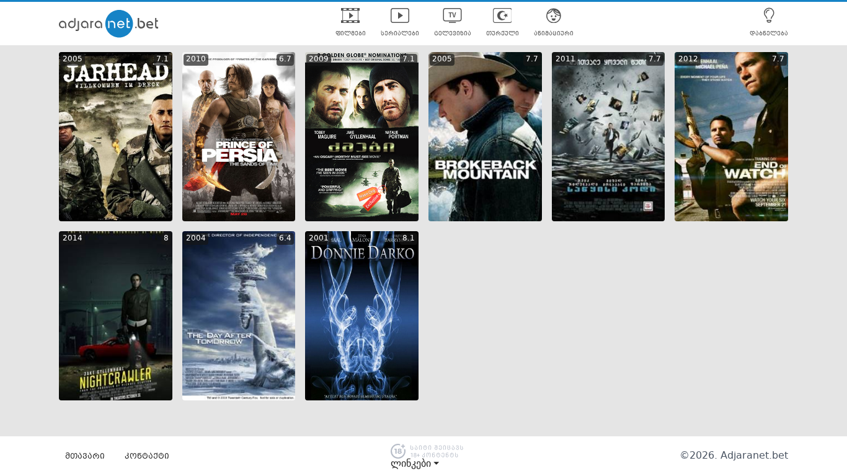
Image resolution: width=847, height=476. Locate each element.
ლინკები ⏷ (415, 464)
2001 (319, 238)
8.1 (408, 238)
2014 (72, 238)
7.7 (532, 59)
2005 (72, 59)
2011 (565, 59)
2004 (196, 238)
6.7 (285, 59)
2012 (688, 59)
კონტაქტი (147, 456)
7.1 (162, 59)
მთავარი (85, 456)
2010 (196, 59)
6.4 (285, 238)
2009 (319, 59)
